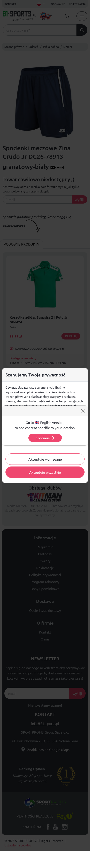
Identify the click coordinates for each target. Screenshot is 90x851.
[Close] (82, 410)
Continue (43, 438)
